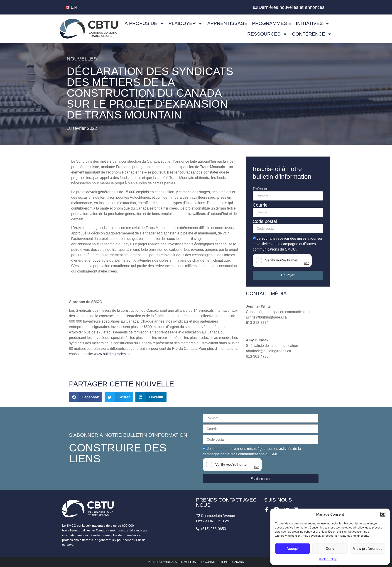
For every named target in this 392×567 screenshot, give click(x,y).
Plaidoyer (182, 23)
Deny (330, 548)
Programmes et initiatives (287, 23)
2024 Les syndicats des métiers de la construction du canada (196, 562)
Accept (293, 548)
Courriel (260, 205)
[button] (383, 514)
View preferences (367, 548)
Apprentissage (227, 23)
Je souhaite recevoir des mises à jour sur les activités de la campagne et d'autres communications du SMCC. (287, 243)
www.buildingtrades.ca (112, 354)
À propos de (141, 23)
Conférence (308, 33)
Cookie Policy (328, 559)
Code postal (265, 221)
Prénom (261, 188)
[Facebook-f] (266, 509)
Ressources (263, 33)
